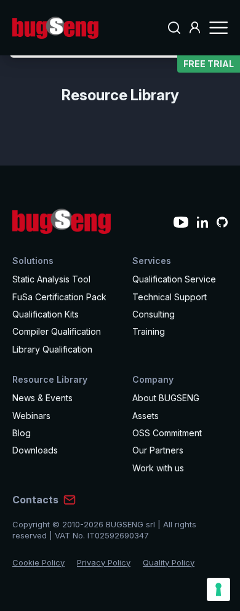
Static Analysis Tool (51, 279)
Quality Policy (168, 562)
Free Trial (208, 63)
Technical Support (169, 297)
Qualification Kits (45, 314)
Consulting (153, 314)
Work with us (158, 468)
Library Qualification (52, 349)
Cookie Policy (38, 562)
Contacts (35, 499)
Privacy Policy (103, 562)
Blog (21, 433)
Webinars (31, 415)
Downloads (35, 450)
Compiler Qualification (56, 331)
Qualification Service (174, 279)
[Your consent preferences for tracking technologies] (218, 589)
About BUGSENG (165, 398)
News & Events (42, 398)
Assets (145, 415)
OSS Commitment (167, 433)
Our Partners (157, 450)
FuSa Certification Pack (59, 297)
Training (148, 331)
